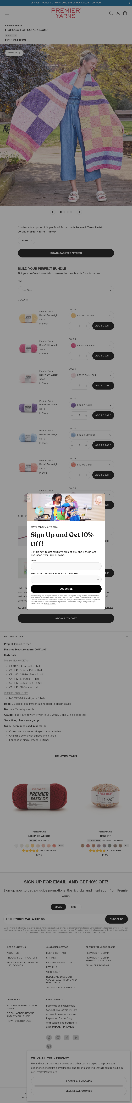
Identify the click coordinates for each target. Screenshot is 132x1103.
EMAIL (33, 560)
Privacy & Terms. (50, 603)
